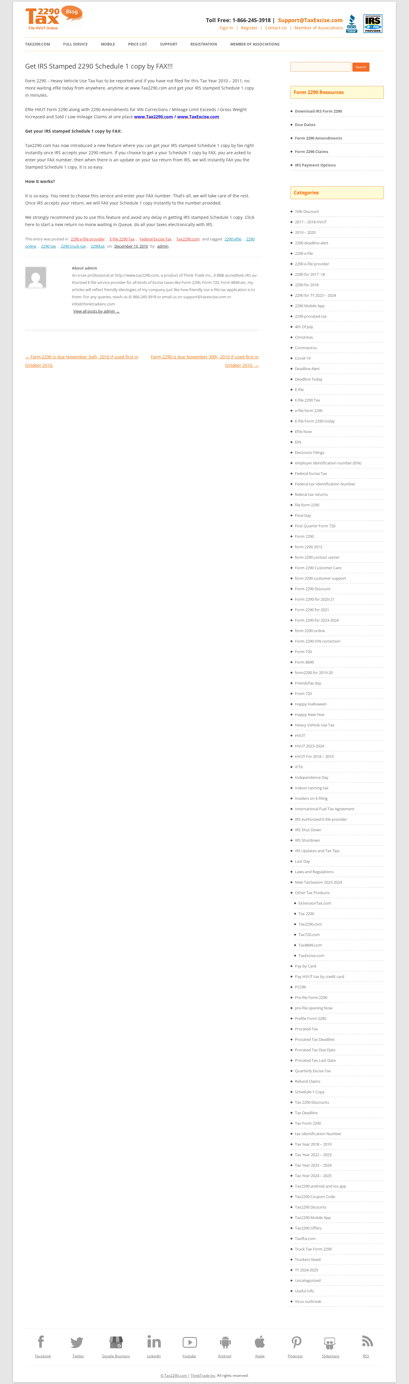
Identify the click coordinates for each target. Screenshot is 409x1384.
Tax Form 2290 (308, 1123)
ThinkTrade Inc (203, 1375)
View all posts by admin (96, 311)
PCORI (300, 987)
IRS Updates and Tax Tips (317, 850)
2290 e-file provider (88, 239)
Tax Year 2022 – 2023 (313, 1154)
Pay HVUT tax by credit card (319, 976)
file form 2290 (307, 505)
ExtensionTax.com (315, 903)
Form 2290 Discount (313, 588)
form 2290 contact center (317, 557)
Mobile (108, 44)
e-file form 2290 (308, 410)
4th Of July (304, 326)
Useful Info (304, 1291)
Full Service (75, 44)
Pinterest (295, 1356)
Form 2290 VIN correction (317, 641)
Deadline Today (308, 379)
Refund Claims (307, 1081)
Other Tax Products (312, 892)
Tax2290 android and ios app (320, 1186)
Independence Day (311, 777)
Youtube (189, 1356)
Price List (137, 44)
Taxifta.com (305, 1238)
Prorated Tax (306, 1029)
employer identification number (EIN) (328, 463)
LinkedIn (154, 1356)
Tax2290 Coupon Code (315, 1196)
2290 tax (48, 246)
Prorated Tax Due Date (315, 1050)
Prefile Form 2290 (310, 1018)
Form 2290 (304, 536)
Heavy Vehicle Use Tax (314, 725)
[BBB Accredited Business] (352, 23)
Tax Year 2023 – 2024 (313, 1165)
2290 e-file (304, 253)
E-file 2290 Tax (122, 239)
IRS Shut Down (308, 829)
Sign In (226, 28)
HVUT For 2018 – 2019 (314, 756)
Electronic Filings (309, 452)
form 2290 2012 (308, 546)
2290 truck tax (73, 246)
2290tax (98, 246)
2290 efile (233, 239)
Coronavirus (306, 347)
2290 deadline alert (311, 243)
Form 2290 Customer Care (318, 567)
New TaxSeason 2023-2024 (318, 882)
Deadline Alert (307, 368)
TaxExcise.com (311, 955)
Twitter (78, 1356)
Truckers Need (308, 1259)
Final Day (303, 515)
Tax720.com (309, 934)
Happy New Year (310, 714)
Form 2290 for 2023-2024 (317, 620)
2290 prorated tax (311, 316)
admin (163, 246)
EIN (298, 442)
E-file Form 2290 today (315, 421)
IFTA (299, 767)
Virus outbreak (308, 1301)
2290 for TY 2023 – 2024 (315, 295)
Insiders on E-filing (311, 798)
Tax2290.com (37, 44)
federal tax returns (311, 494)
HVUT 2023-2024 (309, 746)
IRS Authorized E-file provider (321, 819)
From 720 (303, 693)
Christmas (304, 337)
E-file (299, 389)
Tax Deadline (306, 1112)
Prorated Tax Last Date (315, 1060)
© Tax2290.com (174, 1375)
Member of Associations (319, 28)
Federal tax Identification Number (325, 484)
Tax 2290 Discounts (312, 1102)
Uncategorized (308, 1280)
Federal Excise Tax (156, 239)
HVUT (300, 735)
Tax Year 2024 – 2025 (313, 1175)
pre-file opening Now (313, 1008)
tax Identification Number (318, 1133)
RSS (366, 1356)
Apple (260, 1356)
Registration (203, 44)
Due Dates (305, 124)
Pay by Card (305, 966)
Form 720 (303, 651)
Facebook (43, 1356)
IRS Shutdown (307, 840)
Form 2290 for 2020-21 (314, 599)
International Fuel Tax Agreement (325, 808)
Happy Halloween (311, 704)
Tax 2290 (306, 913)
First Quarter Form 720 (315, 526)
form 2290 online (310, 630)
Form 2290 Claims (311, 151)
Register (249, 28)
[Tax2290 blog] (54, 28)
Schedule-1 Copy (310, 1091)
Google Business (116, 1356)
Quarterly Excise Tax (313, 1070)
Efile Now (303, 431)
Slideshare (331, 1356)
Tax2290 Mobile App (313, 1217)
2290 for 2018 (307, 284)
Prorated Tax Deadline (314, 1039)
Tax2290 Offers (308, 1228)
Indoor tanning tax (311, 788)
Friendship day (308, 683)
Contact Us (276, 28)
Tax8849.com (310, 945)
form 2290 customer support (320, 578)
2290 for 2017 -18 (310, 274)
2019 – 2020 (305, 232)
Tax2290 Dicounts (310, 1207)
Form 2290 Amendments (318, 138)
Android (224, 1356)
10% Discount (307, 211)
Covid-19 (302, 358)
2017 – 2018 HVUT (311, 222)
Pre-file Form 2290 (311, 997)
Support (168, 44)
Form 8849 (304, 662)
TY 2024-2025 (306, 1270)
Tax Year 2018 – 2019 (313, 1144)
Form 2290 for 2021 (312, 609)
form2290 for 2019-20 (314, 672)
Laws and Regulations (314, 871)
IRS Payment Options (315, 165)
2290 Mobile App (310, 305)
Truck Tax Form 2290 (313, 1249)
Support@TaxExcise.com (310, 20)
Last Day (302, 861)
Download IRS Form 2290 (318, 111)
